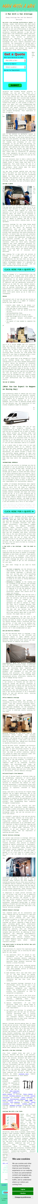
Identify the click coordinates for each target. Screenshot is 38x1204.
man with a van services (11, 27)
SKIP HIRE (28, 1100)
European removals (15, 1095)
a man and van (11, 1089)
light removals (8, 1143)
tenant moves (31, 1131)
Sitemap (4, 1184)
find (8, 1053)
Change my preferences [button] (23, 1197)
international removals (25, 481)
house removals (8, 1100)
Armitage (5, 518)
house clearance (26, 1097)
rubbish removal (22, 916)
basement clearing (16, 1105)
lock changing (15, 1102)
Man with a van (8, 516)
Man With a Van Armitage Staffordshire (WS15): (18, 22)
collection (28, 318)
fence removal (28, 1094)
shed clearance (14, 1091)
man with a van (23, 535)
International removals (17, 1099)
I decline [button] (23, 1193)
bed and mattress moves (19, 693)
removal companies (29, 807)
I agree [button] (23, 1189)
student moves (27, 1103)
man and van (8, 1025)
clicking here (23, 1074)
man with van (10, 207)
